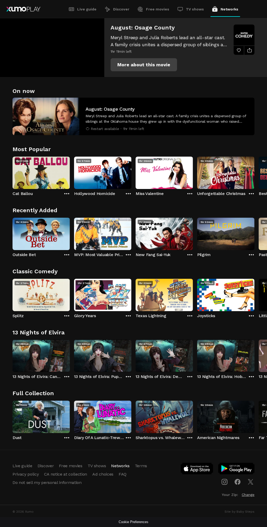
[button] (144, 64)
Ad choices (102, 474)
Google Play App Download (236, 469)
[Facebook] (237, 482)
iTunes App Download (197, 469)
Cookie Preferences (133, 522)
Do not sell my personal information (47, 482)
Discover (121, 9)
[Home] (23, 9)
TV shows (195, 9)
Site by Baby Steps (239, 511)
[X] (250, 482)
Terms (141, 465)
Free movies (157, 9)
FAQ (122, 474)
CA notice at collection (65, 474)
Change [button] (248, 495)
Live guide (86, 9)
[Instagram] (224, 482)
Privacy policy (26, 474)
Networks (229, 9)
